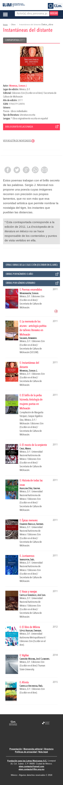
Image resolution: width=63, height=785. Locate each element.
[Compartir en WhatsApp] (35, 169)
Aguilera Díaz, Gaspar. (30, 488)
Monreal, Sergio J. (18, 86)
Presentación (15, 749)
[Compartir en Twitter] (16, 169)
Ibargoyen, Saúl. (27, 559)
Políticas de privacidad (26, 752)
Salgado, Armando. (28, 338)
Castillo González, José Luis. (33, 595)
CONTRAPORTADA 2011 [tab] (15, 40)
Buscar (54, 13)
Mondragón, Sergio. (29, 293)
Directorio (49, 749)
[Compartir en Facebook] (7, 169)
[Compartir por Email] (44, 169)
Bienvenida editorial (33, 749)
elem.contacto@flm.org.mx (31, 769)
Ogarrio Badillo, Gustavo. (32, 524)
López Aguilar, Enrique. (31, 630)
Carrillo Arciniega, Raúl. (31, 686)
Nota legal (43, 752)
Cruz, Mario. (25, 448)
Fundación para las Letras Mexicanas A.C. (27, 761)
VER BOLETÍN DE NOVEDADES (17, 141)
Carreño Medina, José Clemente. (35, 659)
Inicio (5, 25)
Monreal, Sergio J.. (29, 371)
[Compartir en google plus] (26, 169)
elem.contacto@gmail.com (31, 766)
